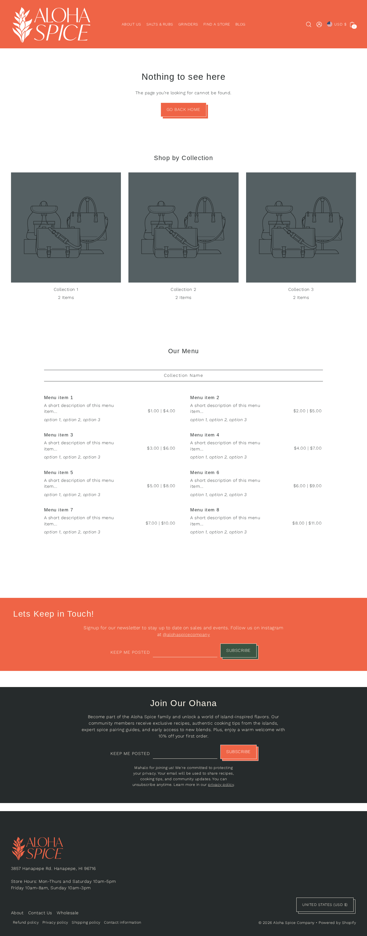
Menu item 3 (58, 435)
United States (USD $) (325, 904)
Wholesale (68, 912)
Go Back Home (183, 109)
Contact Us (40, 912)
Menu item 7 (58, 509)
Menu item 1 (58, 397)
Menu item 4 (205, 435)
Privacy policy (55, 922)
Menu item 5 (58, 472)
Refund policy (26, 922)
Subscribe (238, 650)
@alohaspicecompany (186, 634)
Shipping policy (86, 922)
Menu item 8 (205, 509)
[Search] (308, 24)
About (17, 912)
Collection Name (183, 375)
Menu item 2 (205, 397)
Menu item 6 (205, 472)
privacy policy (221, 784)
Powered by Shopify (337, 922)
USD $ (340, 24)
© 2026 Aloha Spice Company (286, 922)
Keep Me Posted (130, 652)
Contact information (122, 922)
